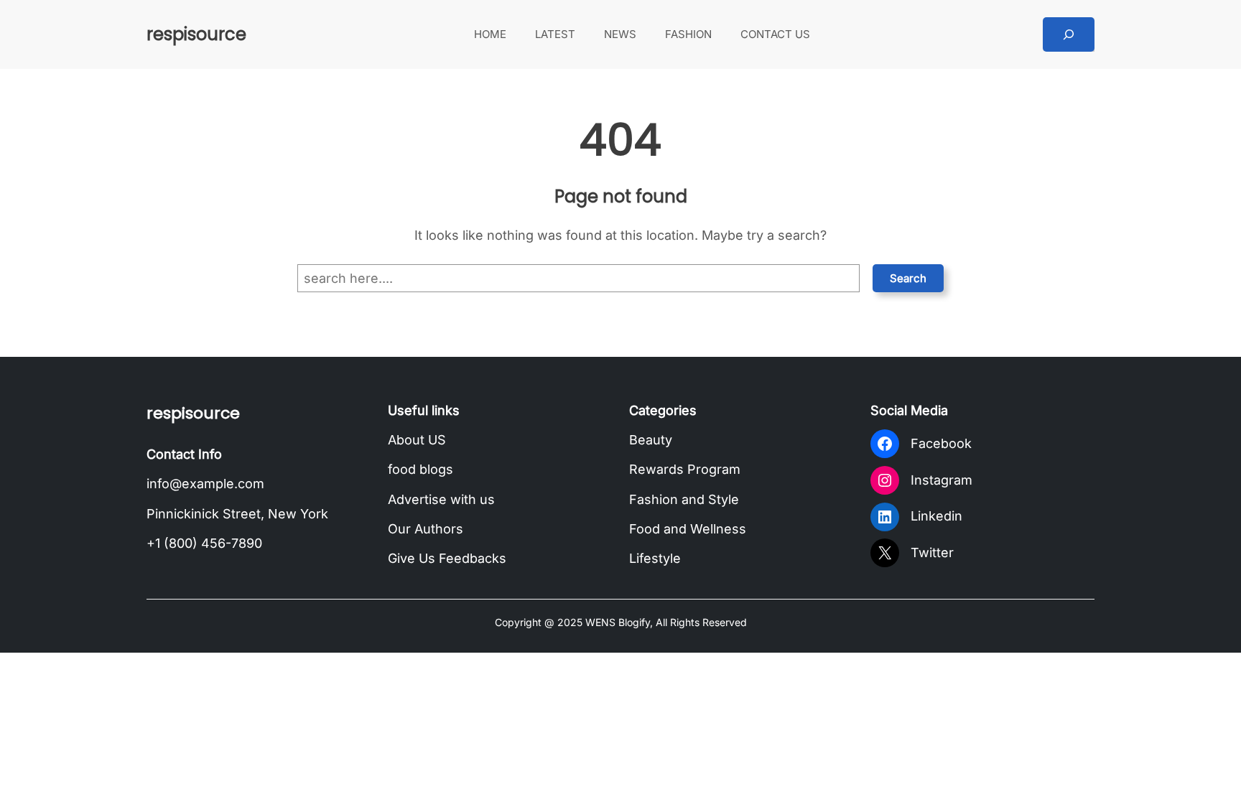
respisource (196, 34)
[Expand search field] (1068, 34)
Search (908, 278)
